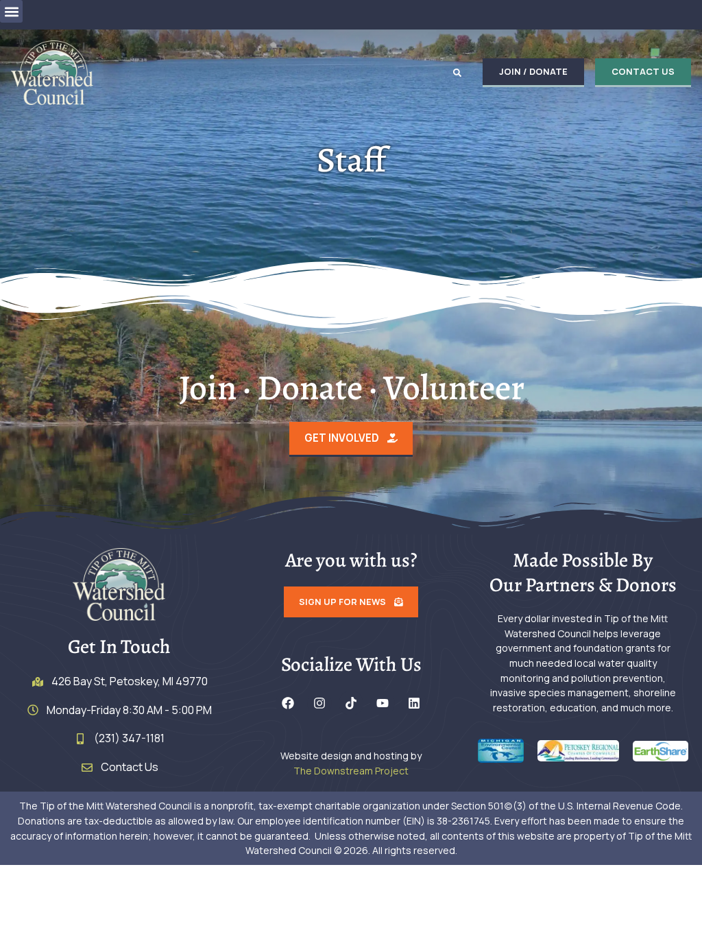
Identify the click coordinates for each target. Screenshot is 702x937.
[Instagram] (319, 703)
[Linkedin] (414, 703)
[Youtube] (382, 703)
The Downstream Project (351, 770)
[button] (11, 11)
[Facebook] (288, 703)
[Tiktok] (351, 703)
